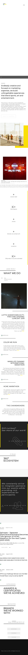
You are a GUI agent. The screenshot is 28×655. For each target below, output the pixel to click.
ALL (5, 278)
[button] (14, 77)
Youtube (14, 637)
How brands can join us (14, 506)
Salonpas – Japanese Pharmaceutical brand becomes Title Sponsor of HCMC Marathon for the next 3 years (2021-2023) (14, 536)
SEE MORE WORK (18, 441)
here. (23, 331)
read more (5, 547)
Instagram (14, 629)
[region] (14, 39)
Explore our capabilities (8, 116)
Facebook (13, 633)
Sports (6, 280)
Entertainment (8, 279)
